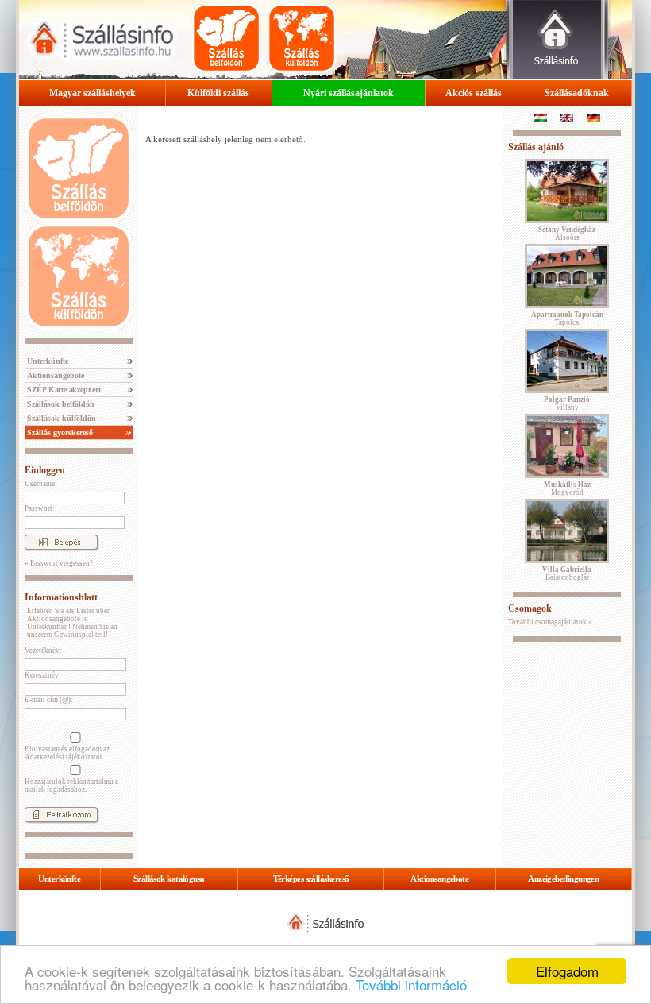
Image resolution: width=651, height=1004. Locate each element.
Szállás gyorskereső (59, 432)
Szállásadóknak (577, 92)
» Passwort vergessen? (59, 563)
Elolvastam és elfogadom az (67, 753)
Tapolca (567, 318)
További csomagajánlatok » (550, 622)
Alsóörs (566, 233)
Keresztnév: (43, 675)
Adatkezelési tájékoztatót (63, 757)
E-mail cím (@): (49, 700)
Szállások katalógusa (169, 878)
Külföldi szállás (218, 92)
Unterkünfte (46, 361)
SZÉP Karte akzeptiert (63, 389)
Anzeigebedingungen (563, 878)
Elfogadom (567, 971)
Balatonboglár (566, 573)
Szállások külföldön (60, 418)
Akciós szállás (473, 92)
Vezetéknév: (43, 651)
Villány (567, 403)
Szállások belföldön (59, 404)
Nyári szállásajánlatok (348, 92)
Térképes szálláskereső (311, 878)
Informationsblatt (61, 597)
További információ (411, 984)
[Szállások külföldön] (302, 38)
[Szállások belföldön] (226, 38)
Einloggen (45, 470)
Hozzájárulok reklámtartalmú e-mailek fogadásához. (73, 786)
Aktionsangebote (54, 375)
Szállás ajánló (536, 147)
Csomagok (530, 608)
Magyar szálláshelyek (92, 92)
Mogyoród (567, 488)
